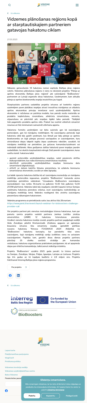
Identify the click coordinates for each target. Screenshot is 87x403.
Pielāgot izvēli (71, 396)
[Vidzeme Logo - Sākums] (43, 5)
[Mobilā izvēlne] (77, 5)
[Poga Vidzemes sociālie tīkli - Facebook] (6, 391)
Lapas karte (10, 350)
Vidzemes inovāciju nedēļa (16, 367)
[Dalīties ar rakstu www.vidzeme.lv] (10, 275)
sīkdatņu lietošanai (55, 390)
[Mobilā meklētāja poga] (9, 5)
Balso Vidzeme (11, 375)
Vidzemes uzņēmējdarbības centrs (20, 371)
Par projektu (16, 267)
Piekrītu (32, 396)
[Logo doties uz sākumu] (43, 343)
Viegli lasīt (9, 358)
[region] (53, 388)
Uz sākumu (15, 13)
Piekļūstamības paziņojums (17, 354)
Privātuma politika (13, 361)
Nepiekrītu (50, 396)
